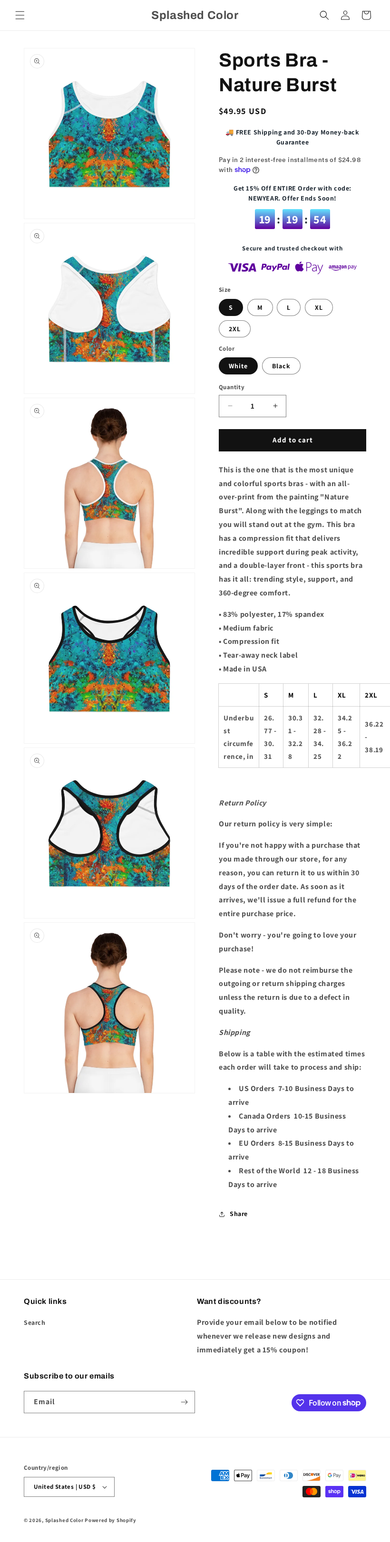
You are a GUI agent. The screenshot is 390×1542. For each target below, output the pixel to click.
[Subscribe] (184, 1402)
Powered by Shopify (110, 1520)
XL (319, 307)
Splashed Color (64, 1520)
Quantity (231, 387)
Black (281, 366)
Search (35, 1322)
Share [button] (239, 1213)
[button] (20, 15)
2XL (235, 329)
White (238, 366)
